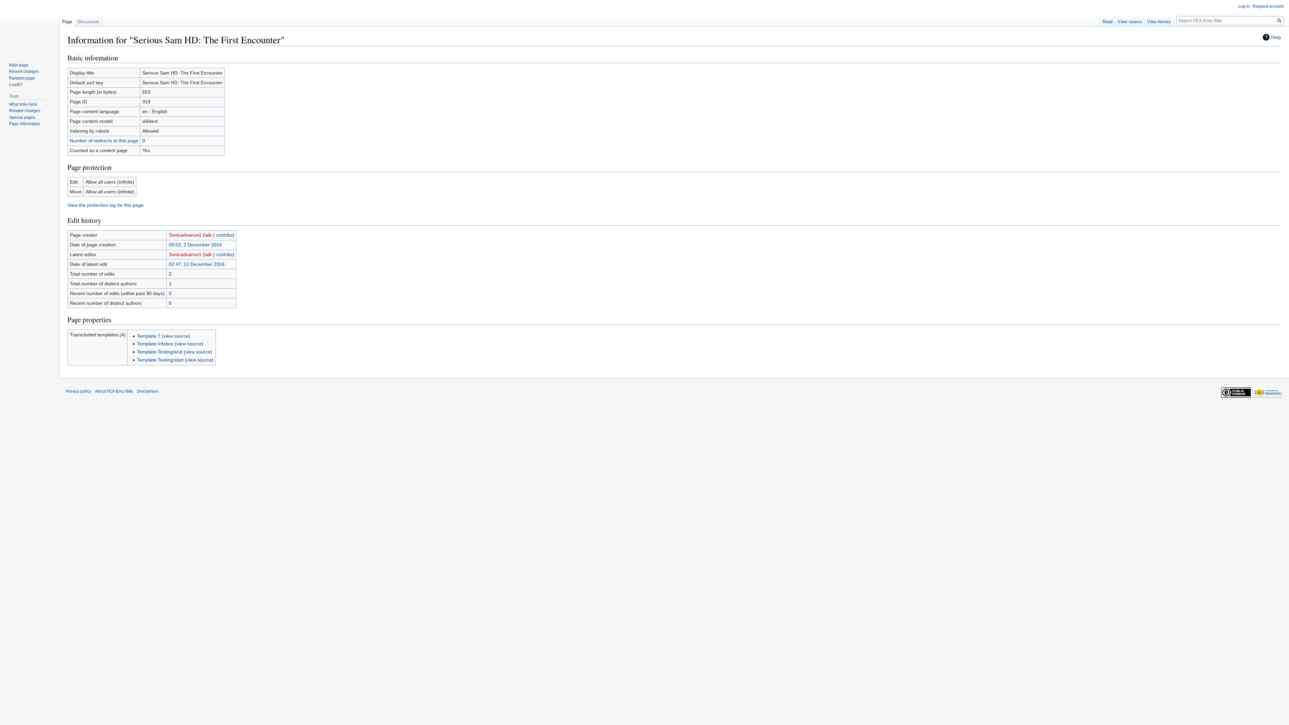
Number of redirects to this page (104, 140)
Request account (1268, 6)
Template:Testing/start (160, 359)
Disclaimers (147, 391)
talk (208, 235)
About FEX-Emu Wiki (114, 391)
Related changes (24, 110)
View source (1130, 21)
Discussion (88, 21)
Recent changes (24, 71)
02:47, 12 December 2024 (197, 264)
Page (67, 21)
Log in (1244, 6)
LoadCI (15, 84)
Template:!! (148, 336)
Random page (22, 78)
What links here (23, 104)
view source (176, 336)
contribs (224, 235)
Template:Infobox (155, 343)
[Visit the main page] (29, 27)
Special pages (22, 117)
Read (1107, 21)
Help (1276, 37)
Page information (24, 124)
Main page (19, 65)
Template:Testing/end (159, 351)
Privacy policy (78, 391)
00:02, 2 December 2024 (195, 244)
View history (1159, 21)
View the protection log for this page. (106, 205)
